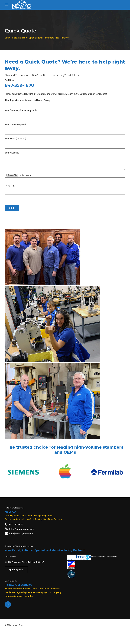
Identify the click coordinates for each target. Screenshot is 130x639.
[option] (23, 472)
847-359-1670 (19, 85)
